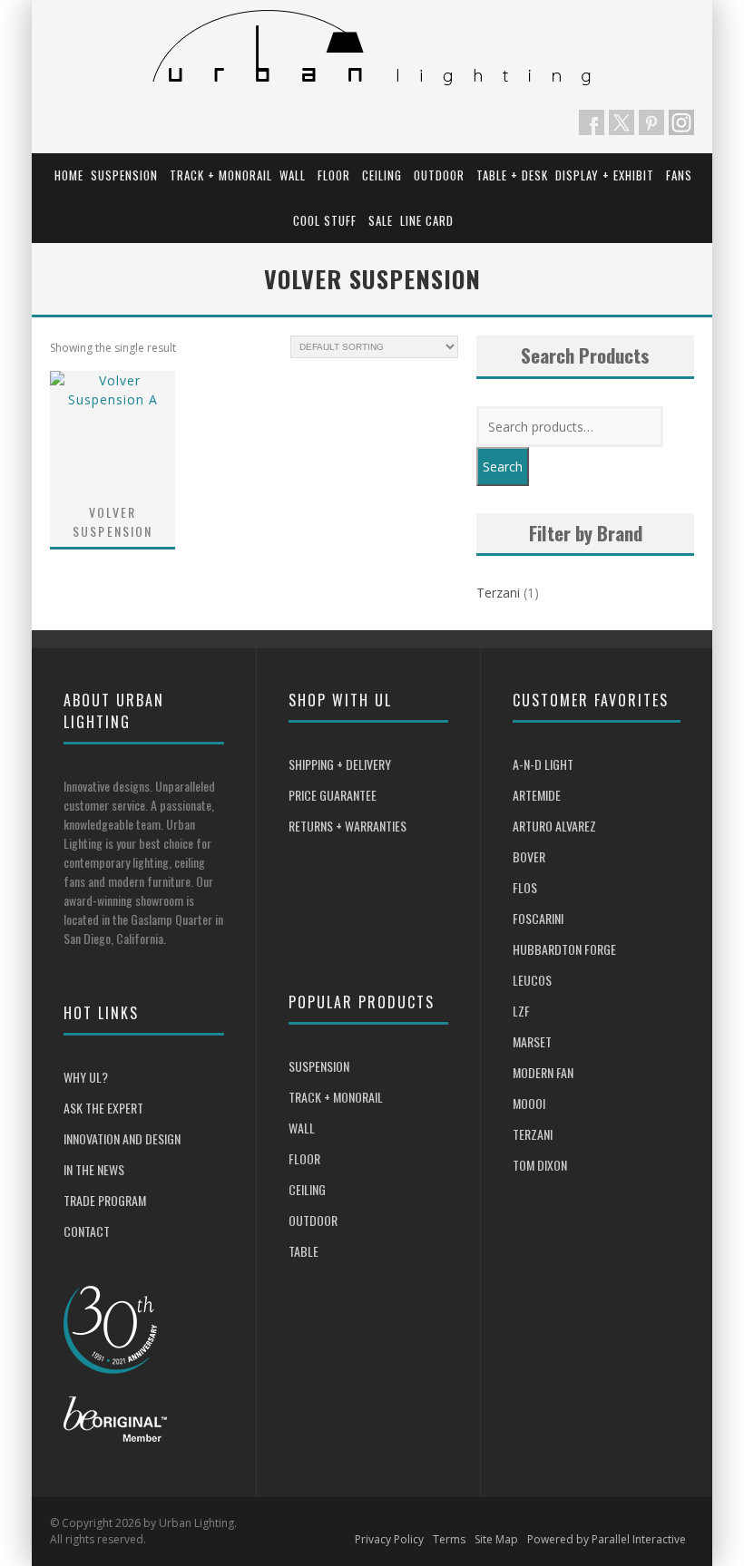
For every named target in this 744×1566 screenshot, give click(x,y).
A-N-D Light (543, 763)
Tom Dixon (540, 1164)
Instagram (681, 122)
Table (303, 1250)
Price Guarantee (333, 794)
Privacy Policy (389, 1539)
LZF (521, 1010)
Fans (679, 175)
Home (68, 175)
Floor (334, 175)
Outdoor (439, 175)
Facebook (591, 122)
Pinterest (651, 122)
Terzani (498, 592)
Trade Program (105, 1200)
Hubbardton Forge (564, 948)
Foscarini (538, 918)
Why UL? (86, 1076)
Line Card (427, 220)
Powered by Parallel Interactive (606, 1539)
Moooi (529, 1103)
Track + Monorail (221, 175)
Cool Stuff (325, 220)
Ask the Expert (103, 1107)
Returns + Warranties (347, 825)
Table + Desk (512, 175)
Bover (529, 856)
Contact (87, 1230)
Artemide (537, 794)
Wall (292, 175)
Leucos (532, 979)
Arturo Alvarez (554, 825)
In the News (94, 1169)
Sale (380, 220)
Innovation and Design (122, 1138)
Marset (532, 1041)
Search (503, 466)
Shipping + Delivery (340, 763)
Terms (449, 1539)
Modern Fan (543, 1072)
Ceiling (382, 175)
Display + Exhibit (604, 175)
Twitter (621, 122)
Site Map (496, 1539)
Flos (525, 887)
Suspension (124, 175)
